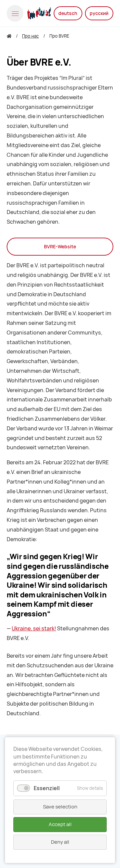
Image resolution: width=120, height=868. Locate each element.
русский (99, 13)
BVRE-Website (60, 247)
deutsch (67, 13)
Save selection (60, 806)
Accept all (60, 824)
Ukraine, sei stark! (34, 628)
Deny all (60, 842)
